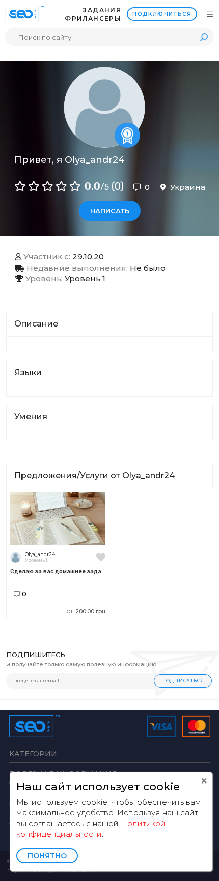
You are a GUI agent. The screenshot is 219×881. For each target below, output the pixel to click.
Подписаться (182, 680)
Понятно (47, 855)
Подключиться (161, 14)
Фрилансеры (93, 18)
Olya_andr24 (40, 554)
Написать (109, 211)
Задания (102, 10)
